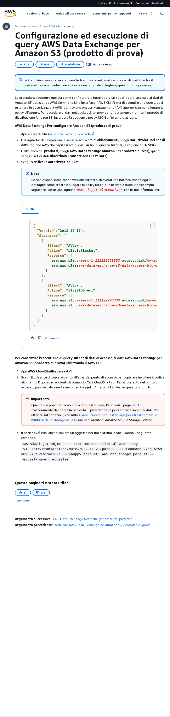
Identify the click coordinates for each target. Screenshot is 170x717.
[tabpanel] (93, 281)
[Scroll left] (23, 13)
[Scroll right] (151, 13)
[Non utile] (40, 338)
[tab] (30, 209)
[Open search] (162, 13)
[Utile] (32, 338)
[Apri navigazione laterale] (6, 26)
